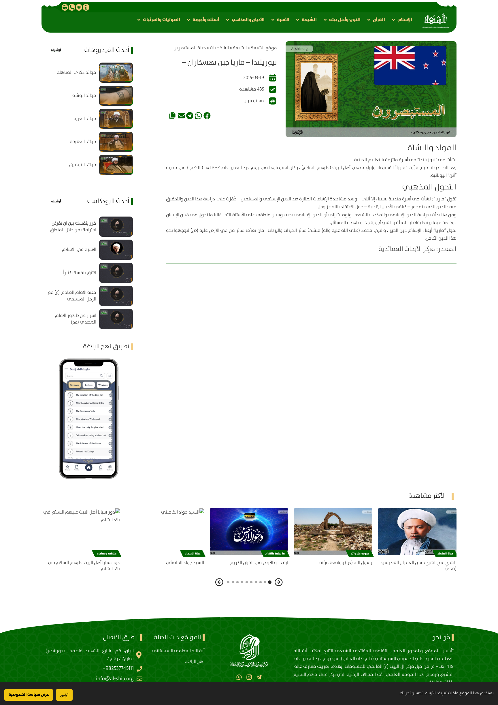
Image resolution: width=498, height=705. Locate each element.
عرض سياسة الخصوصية (29, 694)
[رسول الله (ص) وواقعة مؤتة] (333, 531)
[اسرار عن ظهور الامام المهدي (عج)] (116, 319)
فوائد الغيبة (84, 118)
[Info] (86, 7)
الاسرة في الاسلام (79, 249)
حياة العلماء (445, 553)
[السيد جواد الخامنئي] (165, 531)
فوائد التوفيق (82, 164)
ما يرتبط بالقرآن (275, 553)
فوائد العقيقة (83, 141)
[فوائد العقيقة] (116, 142)
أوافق (64, 695)
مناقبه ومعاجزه (106, 553)
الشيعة (240, 48)
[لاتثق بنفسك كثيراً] (116, 273)
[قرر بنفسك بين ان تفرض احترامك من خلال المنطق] (116, 227)
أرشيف (56, 50)
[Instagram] (249, 677)
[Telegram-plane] (259, 677)
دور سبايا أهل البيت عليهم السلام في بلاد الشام (84, 565)
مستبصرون (254, 100)
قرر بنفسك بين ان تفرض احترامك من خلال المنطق (73, 227)
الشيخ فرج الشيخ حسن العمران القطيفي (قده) (418, 565)
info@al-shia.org (115, 679)
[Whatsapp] (239, 677)
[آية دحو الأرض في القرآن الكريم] (249, 531)
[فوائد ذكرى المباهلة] (116, 73)
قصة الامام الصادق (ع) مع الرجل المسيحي (72, 296)
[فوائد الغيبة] (116, 119)
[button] (401, 19)
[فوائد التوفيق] (116, 165)
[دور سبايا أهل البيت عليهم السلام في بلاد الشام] (81, 531)
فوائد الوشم (83, 95)
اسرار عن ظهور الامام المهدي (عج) (75, 319)
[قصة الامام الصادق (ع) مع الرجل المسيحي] (116, 296)
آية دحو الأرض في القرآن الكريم (259, 562)
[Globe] (65, 7)
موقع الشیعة (264, 48)
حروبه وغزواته (360, 553)
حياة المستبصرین (189, 48)
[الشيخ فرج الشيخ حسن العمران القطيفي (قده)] (417, 531)
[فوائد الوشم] (116, 96)
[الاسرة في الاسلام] (116, 250)
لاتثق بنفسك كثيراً (79, 273)
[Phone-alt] (72, 7)
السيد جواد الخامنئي (185, 562)
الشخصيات (219, 48)
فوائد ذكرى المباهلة (76, 72)
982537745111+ (118, 668)
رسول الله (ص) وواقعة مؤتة (345, 562)
